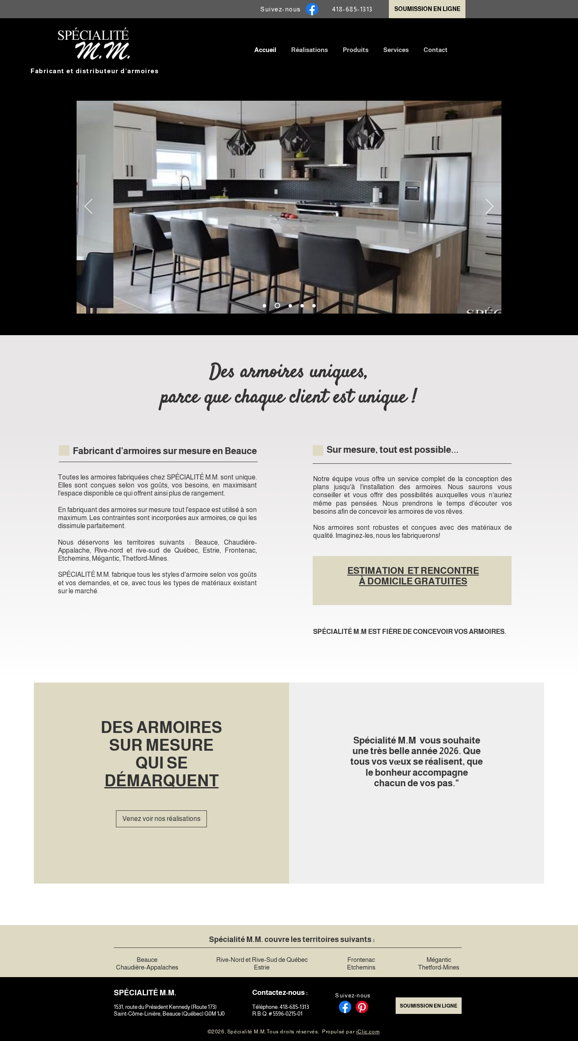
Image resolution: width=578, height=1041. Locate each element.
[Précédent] (88, 207)
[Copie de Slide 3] (302, 305)
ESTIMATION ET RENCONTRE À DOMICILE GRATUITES (413, 576)
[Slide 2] (277, 305)
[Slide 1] (264, 305)
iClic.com (368, 1032)
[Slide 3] (290, 305)
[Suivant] (489, 207)
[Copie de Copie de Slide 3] (314, 305)
